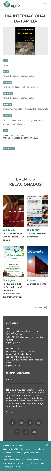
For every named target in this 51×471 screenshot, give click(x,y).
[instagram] (21, 422)
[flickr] (17, 432)
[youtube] (38, 422)
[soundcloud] (34, 432)
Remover (9, 412)
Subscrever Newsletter (18, 373)
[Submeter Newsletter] (43, 379)
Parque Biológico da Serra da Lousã (20, 138)
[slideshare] (25, 432)
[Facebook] (12, 422)
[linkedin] (29, 422)
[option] (25, 41)
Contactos (12, 323)
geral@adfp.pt (14, 365)
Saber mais (15, 466)
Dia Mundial (8, 135)
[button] (46, 307)
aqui (24, 406)
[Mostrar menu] (44, 5)
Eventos (20, 135)
